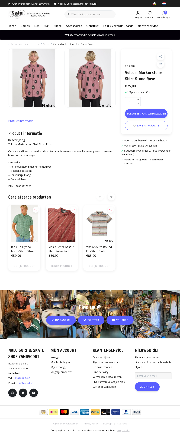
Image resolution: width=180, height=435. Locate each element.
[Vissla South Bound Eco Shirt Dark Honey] (99, 223)
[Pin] (115, 412)
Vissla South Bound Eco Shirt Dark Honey (99, 249)
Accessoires (74, 26)
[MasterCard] (64, 412)
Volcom (130, 66)
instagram (62, 320)
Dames (25, 26)
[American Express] (84, 412)
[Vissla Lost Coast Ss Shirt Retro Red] (62, 223)
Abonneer (147, 386)
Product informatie (20, 121)
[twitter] (23, 393)
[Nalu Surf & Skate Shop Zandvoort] (29, 14)
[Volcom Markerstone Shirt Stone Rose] (33, 78)
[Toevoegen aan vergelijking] (160, 64)
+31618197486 (21, 378)
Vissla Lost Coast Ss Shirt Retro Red (62, 249)
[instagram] (12, 393)
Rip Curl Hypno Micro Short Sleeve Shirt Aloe (23, 249)
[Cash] (43, 412)
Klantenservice (147, 26)
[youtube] (33, 393)
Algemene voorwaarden (65, 423)
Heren (12, 26)
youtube (122, 320)
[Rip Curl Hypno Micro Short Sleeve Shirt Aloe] (24, 223)
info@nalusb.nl (25, 383)
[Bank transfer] (136, 412)
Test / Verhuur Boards (118, 26)
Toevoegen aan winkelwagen (146, 113)
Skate (58, 26)
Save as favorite (148, 125)
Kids (37, 26)
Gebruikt (92, 26)
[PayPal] (95, 412)
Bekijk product (24, 266)
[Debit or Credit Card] (105, 412)
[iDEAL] (53, 412)
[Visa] (74, 412)
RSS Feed (122, 423)
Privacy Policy (91, 423)
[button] (160, 56)
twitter (93, 320)
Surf (47, 26)
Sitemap (107, 423)
